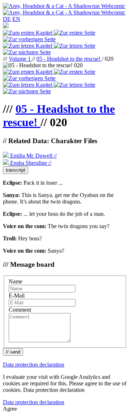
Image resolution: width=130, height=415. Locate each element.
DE (7, 19)
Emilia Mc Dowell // (33, 156)
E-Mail (17, 295)
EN (16, 19)
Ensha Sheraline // (30, 163)
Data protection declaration (33, 364)
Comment (20, 310)
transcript (15, 170)
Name (15, 281)
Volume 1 (20, 59)
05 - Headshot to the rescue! (69, 59)
